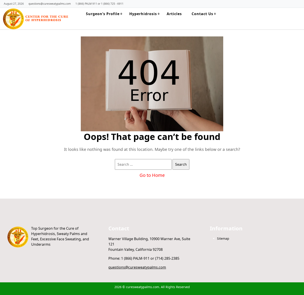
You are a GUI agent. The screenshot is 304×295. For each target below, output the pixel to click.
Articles (174, 13)
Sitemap (223, 238)
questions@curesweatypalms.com (49, 3)
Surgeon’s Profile (103, 13)
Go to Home (152, 175)
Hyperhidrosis (143, 13)
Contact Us (202, 13)
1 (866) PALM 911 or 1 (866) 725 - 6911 (99, 3)
